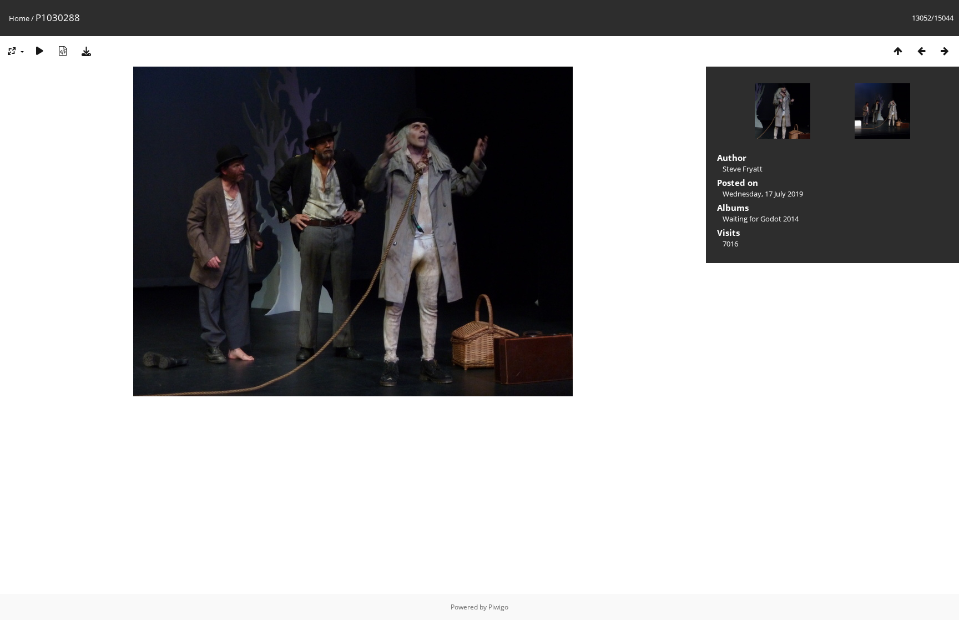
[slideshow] (39, 50)
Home (19, 18)
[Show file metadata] (62, 50)
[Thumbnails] (898, 50)
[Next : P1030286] (944, 50)
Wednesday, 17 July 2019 (763, 194)
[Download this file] (86, 50)
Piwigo (498, 607)
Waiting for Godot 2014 (761, 219)
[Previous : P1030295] (921, 50)
